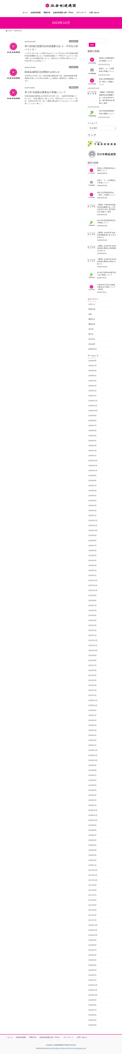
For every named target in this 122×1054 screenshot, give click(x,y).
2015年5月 (92, 1020)
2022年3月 (92, 625)
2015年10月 (92, 995)
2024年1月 (92, 515)
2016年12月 (92, 925)
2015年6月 (92, 1015)
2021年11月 (92, 645)
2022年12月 (92, 580)
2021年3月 (92, 685)
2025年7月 (92, 425)
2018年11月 (92, 815)
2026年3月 (92, 386)
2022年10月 (92, 590)
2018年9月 (92, 825)
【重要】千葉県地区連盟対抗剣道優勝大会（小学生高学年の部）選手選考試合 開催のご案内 (106, 97)
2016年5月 (92, 960)
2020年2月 (92, 740)
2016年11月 (92, 930)
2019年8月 (92, 770)
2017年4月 (92, 910)
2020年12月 (92, 700)
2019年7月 (92, 775)
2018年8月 (92, 830)
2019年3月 (92, 795)
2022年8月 (92, 600)
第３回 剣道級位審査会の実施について (45, 92)
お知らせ (74, 41)
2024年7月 (92, 486)
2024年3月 (92, 505)
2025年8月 (92, 421)
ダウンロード (68, 1037)
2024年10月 (92, 470)
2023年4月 (92, 560)
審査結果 (91, 324)
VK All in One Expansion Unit (76, 1048)
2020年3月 (92, 735)
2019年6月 (92, 780)
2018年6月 (92, 840)
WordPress (47, 1048)
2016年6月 (92, 955)
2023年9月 (92, 535)
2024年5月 (92, 496)
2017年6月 (92, 900)
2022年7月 (92, 605)
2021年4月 (92, 680)
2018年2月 (92, 860)
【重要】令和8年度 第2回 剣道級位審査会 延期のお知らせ (106, 261)
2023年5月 (92, 555)
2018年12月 (92, 810)
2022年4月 (92, 620)
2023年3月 (92, 565)
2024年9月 (92, 475)
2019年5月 (92, 785)
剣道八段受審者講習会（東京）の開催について (106, 81)
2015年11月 (92, 990)
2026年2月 (92, 391)
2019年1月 (92, 805)
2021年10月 (92, 650)
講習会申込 (92, 349)
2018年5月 (92, 845)
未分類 (90, 329)
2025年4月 (92, 441)
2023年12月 (92, 520)
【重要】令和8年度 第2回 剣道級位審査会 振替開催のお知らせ (106, 248)
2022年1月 (92, 635)
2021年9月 (92, 655)
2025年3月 (92, 446)
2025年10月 (92, 411)
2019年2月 (92, 800)
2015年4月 (92, 1025)
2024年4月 (92, 500)
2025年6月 (92, 430)
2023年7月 (92, 545)
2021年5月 (92, 675)
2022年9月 (92, 595)
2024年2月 (92, 510)
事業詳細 (91, 309)
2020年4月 (92, 730)
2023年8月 (92, 540)
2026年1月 (92, 396)
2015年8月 (92, 1005)
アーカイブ (92, 123)
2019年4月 (92, 790)
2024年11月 (92, 465)
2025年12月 (92, 401)
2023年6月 (92, 550)
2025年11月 (92, 406)
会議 (90, 314)
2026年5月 (92, 376)
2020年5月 (92, 725)
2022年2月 (92, 630)
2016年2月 (92, 975)
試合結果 (91, 344)
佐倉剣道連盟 (21, 1037)
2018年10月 (92, 820)
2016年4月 (92, 965)
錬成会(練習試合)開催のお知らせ (42, 72)
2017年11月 (92, 875)
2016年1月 (92, 980)
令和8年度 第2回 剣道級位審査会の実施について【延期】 (106, 287)
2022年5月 (92, 615)
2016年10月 (92, 935)
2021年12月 (92, 640)
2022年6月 (92, 610)
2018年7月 (92, 835)
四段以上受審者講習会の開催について (106, 59)
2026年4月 (92, 381)
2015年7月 (92, 1010)
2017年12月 (92, 870)
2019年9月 (92, 765)
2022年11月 (92, 585)
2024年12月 (92, 460)
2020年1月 (92, 745)
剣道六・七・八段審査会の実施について (106, 70)
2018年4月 (92, 850)
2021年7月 (92, 665)
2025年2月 (92, 451)
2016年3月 (92, 970)
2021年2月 (92, 690)
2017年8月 (92, 890)
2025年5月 (92, 436)
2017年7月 (92, 895)
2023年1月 (92, 575)
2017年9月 (92, 885)
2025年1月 (92, 456)
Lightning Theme (60, 1048)
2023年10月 (92, 530)
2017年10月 (92, 880)
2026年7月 (92, 366)
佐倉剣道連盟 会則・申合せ (49, 1037)
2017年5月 (92, 905)
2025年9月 (92, 416)
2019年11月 (92, 755)
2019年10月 (92, 760)
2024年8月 (92, 480)
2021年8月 (92, 660)
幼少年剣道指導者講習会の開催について (106, 112)
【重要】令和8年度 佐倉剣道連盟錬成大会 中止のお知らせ (106, 235)
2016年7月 (92, 950)
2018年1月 (92, 865)
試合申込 (91, 339)
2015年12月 (92, 985)
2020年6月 (92, 720)
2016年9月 (92, 940)
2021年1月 (92, 695)
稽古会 (90, 334)
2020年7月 (92, 715)
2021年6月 (92, 670)
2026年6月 (92, 371)
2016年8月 (92, 945)
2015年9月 (92, 1000)
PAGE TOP (117, 1020)
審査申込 (74, 87)
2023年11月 (92, 525)
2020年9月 (92, 710)
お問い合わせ (82, 1037)
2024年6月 (92, 491)
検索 (92, 45)
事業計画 (32, 1037)
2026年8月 (92, 361)
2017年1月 (92, 920)
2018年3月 (92, 855)
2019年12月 (92, 750)
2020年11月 (92, 705)
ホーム (9, 1037)
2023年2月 (92, 570)
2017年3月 (92, 915)
